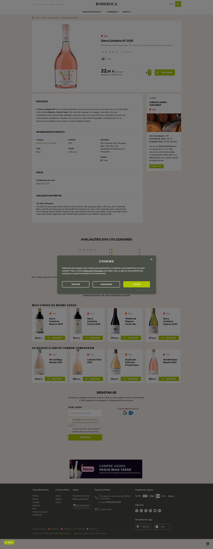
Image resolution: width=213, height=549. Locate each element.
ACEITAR (136, 284)
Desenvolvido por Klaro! (143, 290)
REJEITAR (76, 284)
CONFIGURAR (106, 284)
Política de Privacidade (93, 271)
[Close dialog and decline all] (151, 259)
